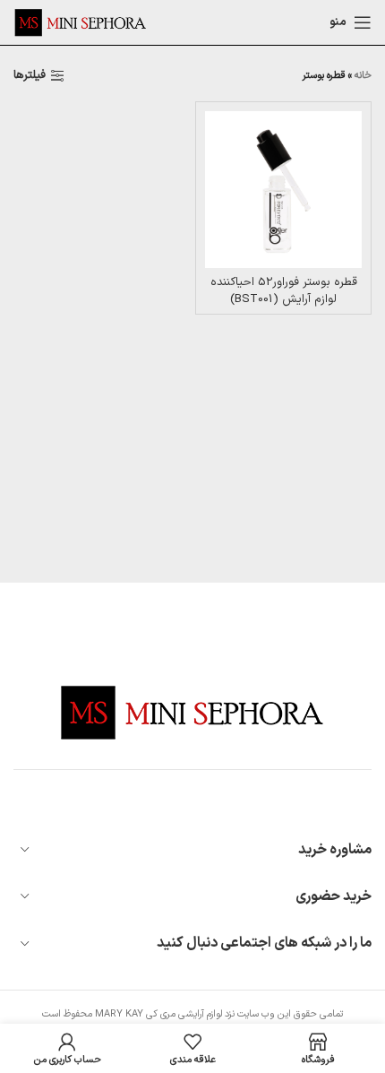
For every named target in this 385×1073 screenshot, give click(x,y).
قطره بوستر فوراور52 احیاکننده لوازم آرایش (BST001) (283, 290)
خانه (363, 75)
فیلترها (29, 76)
